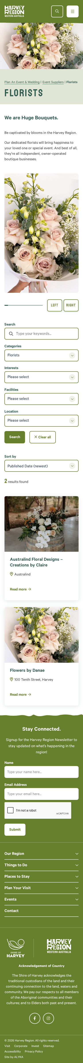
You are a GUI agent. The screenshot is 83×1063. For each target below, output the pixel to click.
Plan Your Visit (17, 888)
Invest (35, 1046)
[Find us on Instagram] (48, 1018)
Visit (7, 1046)
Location (11, 412)
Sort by (10, 457)
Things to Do (15, 865)
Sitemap (48, 1046)
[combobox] (41, 466)
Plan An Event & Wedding (22, 82)
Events (10, 900)
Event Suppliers (53, 82)
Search (9, 325)
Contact (11, 911)
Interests (11, 368)
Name (8, 763)
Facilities (11, 390)
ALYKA (18, 1057)
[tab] (6, 305)
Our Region (14, 854)
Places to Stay (17, 877)
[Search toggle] (57, 11)
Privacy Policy (34, 1052)
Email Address (15, 785)
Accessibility (12, 1052)
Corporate (20, 1046)
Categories (12, 347)
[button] (41, 233)
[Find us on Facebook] (34, 1018)
